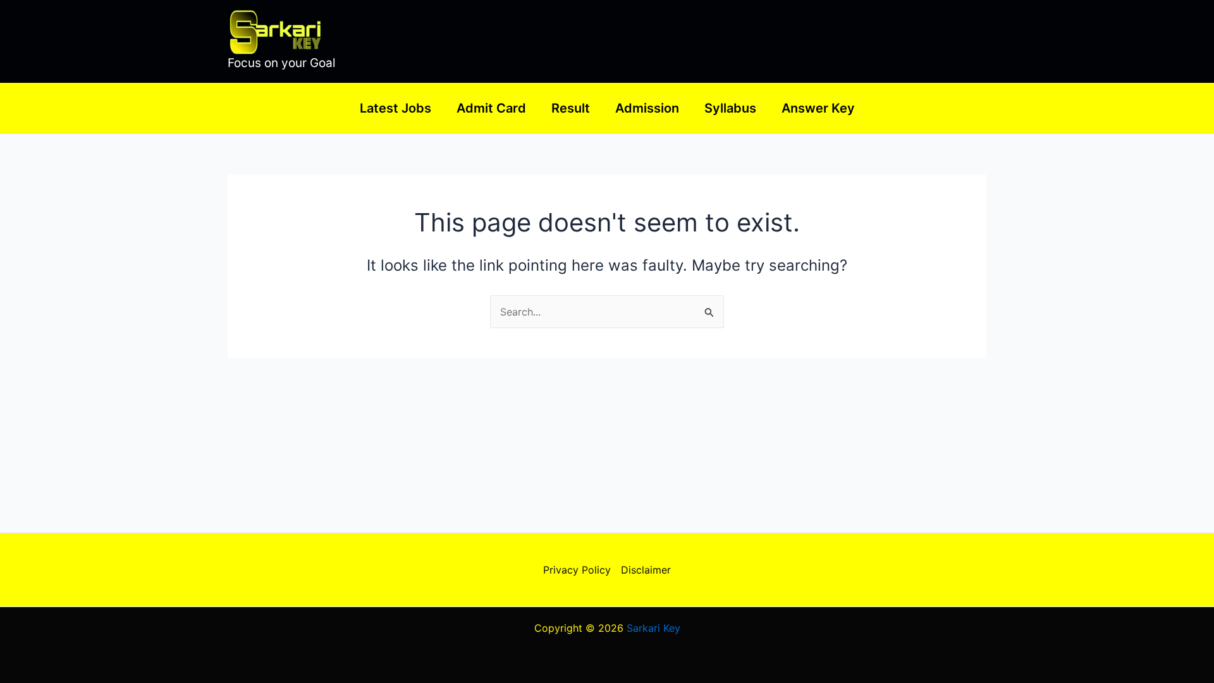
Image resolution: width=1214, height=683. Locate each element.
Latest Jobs (395, 108)
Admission (647, 108)
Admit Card (491, 108)
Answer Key (818, 108)
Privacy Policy (577, 569)
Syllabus (730, 108)
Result (570, 108)
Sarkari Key (653, 628)
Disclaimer (646, 569)
